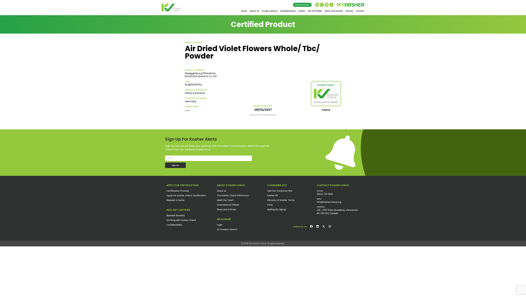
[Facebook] (317, 5)
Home (244, 11)
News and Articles (334, 11)
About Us (254, 11)
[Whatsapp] (331, 5)
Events (301, 11)
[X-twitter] (322, 5)
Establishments (288, 11)
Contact (360, 11)
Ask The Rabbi (315, 11)
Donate (349, 11)
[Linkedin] (327, 5)
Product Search (270, 11)
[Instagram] (329, 226)
